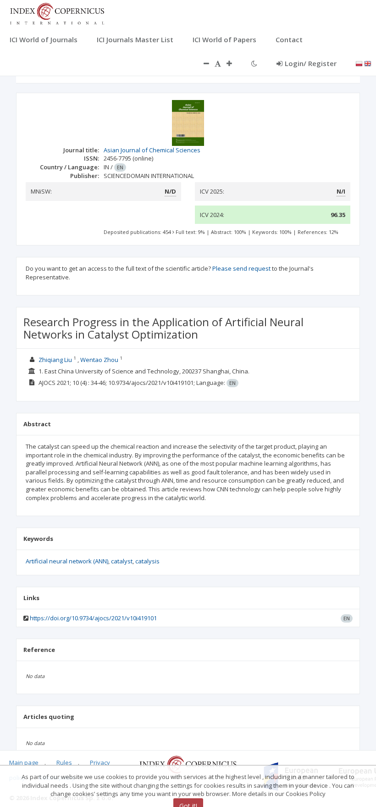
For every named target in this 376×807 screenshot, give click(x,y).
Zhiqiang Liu (55, 360)
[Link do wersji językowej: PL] (359, 63)
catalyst (122, 561)
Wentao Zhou (99, 360)
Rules (64, 762)
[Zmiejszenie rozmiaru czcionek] (202, 63)
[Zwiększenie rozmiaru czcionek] (234, 63)
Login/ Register (311, 63)
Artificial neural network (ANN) (67, 561)
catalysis (147, 561)
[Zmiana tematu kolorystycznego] (254, 63)
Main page (24, 762)
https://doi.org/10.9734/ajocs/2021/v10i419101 (93, 618)
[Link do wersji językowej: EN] (367, 63)
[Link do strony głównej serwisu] (57, 13)
